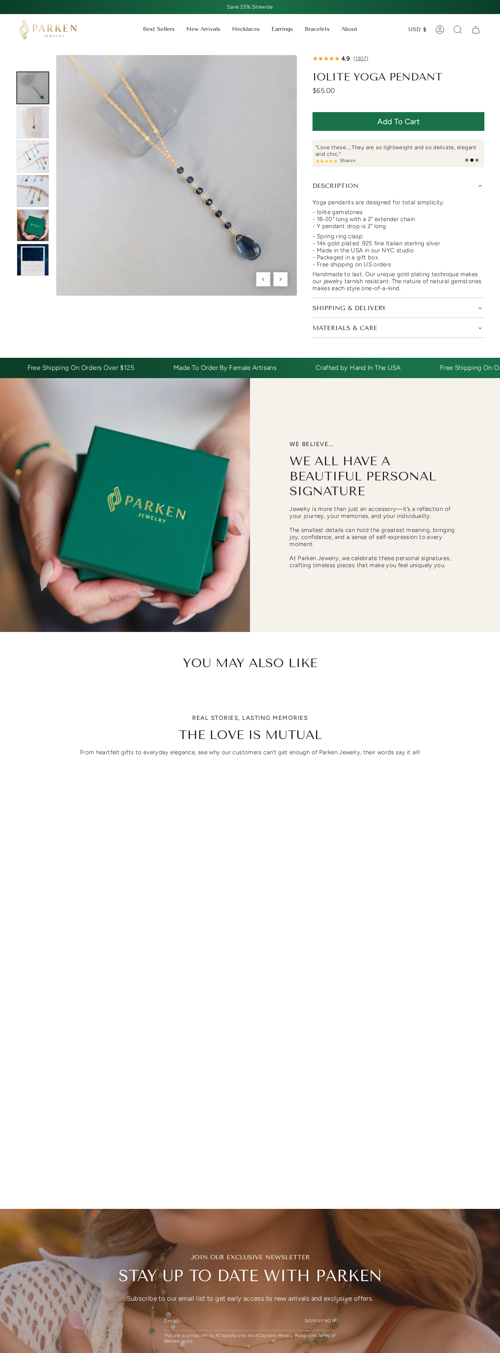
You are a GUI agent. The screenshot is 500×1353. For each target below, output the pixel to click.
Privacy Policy (292, 1336)
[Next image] (280, 279)
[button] (246, 29)
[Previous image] (263, 279)
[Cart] (476, 29)
